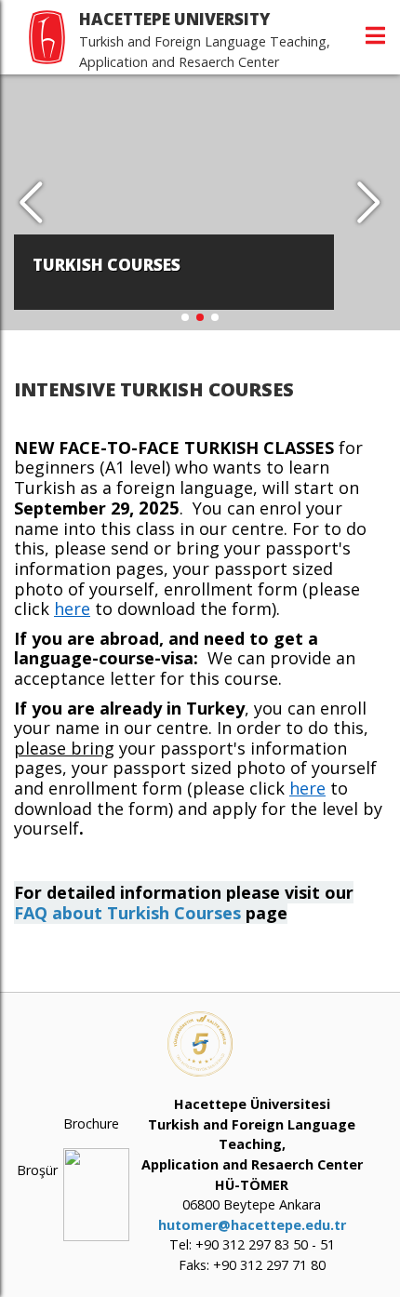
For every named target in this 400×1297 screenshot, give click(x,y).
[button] (368, 202)
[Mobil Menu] (375, 35)
